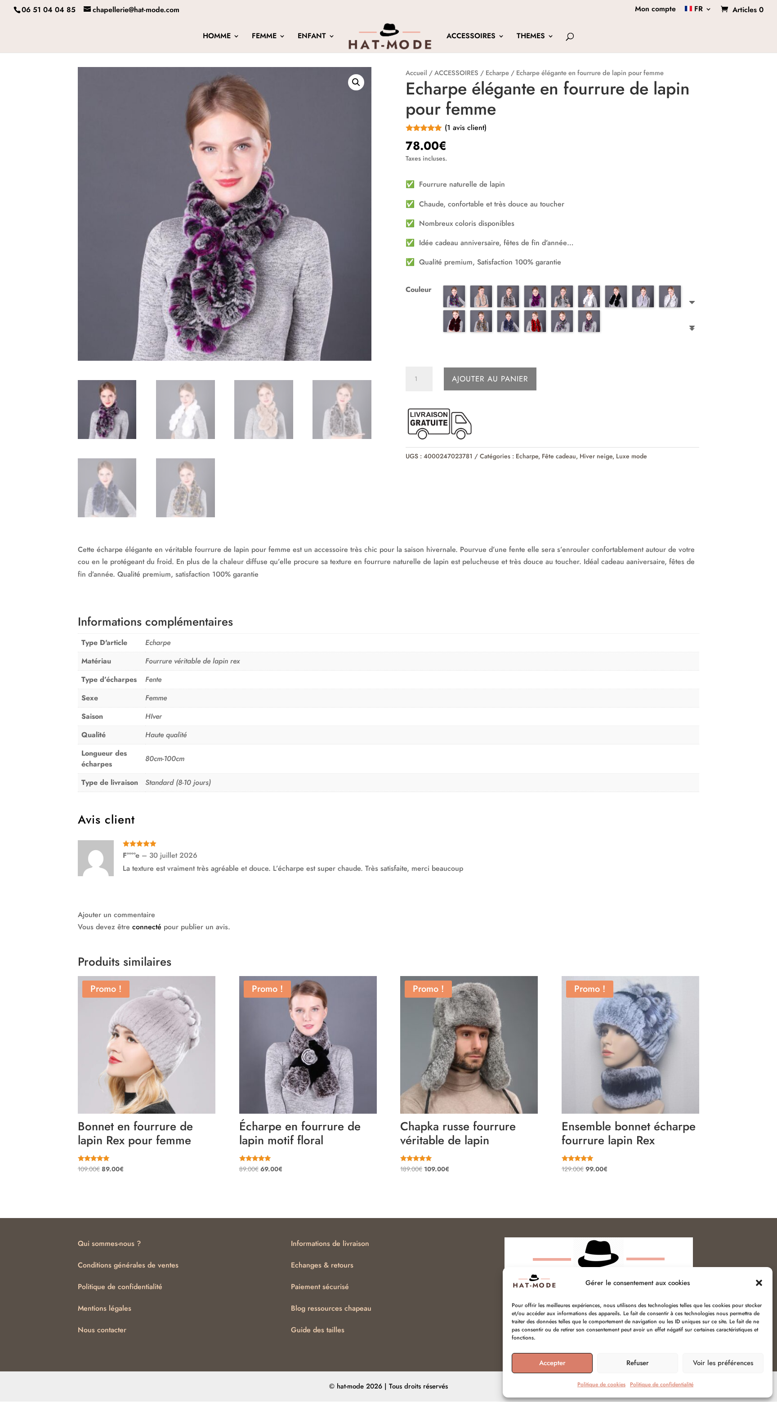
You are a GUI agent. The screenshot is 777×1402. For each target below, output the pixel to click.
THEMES (531, 37)
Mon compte (655, 9)
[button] (759, 1282)
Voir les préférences (723, 1363)
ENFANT (312, 37)
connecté (146, 927)
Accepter (552, 1363)
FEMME (264, 37)
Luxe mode (631, 456)
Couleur (419, 289)
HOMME (217, 37)
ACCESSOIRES (471, 37)
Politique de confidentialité (661, 1384)
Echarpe (497, 73)
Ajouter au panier (490, 378)
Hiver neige (596, 456)
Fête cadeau (559, 456)
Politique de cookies (601, 1384)
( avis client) (466, 127)
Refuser (637, 1363)
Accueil (416, 73)
